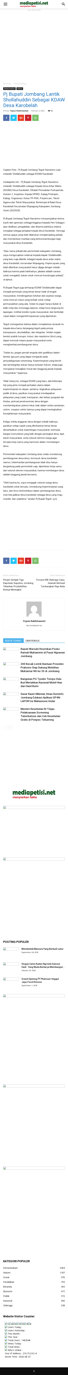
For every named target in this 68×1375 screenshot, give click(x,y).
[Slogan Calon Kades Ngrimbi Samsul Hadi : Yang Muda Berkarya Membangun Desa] (11, 967)
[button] (63, 4)
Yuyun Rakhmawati (19, 111)
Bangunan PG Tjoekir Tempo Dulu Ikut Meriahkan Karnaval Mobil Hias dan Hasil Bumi (41, 682)
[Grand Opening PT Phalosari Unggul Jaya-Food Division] (11, 982)
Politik (19, 89)
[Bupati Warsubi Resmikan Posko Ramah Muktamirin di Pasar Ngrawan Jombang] (11, 652)
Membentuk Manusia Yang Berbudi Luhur (43, 949)
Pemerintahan (20, 83)
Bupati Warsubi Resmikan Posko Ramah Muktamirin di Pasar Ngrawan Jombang (43, 652)
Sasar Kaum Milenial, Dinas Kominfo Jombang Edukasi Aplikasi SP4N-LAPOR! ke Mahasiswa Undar (42, 697)
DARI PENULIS (33, 641)
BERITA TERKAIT (13, 641)
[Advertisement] (34, 45)
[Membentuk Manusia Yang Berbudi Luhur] (11, 952)
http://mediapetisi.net (34, 625)
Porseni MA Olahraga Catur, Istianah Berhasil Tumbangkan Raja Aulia (50, 583)
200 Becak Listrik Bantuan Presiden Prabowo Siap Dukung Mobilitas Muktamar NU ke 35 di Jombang (42, 667)
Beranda (7, 83)
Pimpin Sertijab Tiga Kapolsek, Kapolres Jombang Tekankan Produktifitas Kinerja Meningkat (18, 584)
